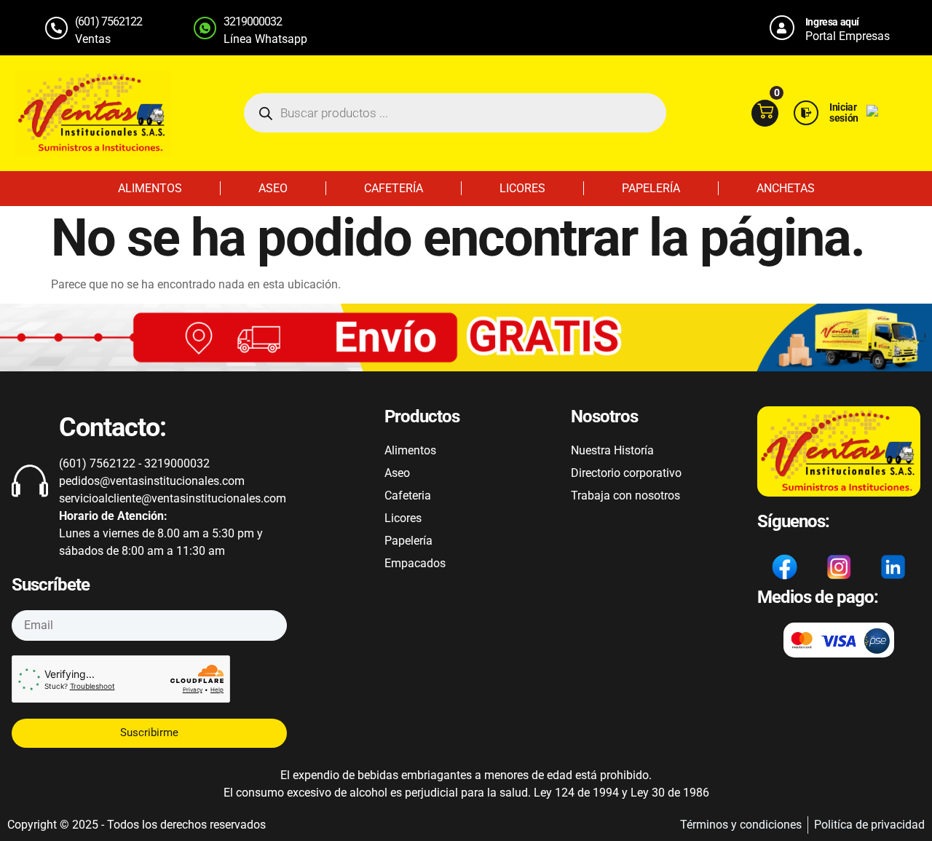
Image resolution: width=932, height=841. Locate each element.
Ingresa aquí (832, 22)
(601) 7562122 (108, 21)
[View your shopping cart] (764, 113)
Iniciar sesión (843, 112)
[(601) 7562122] (56, 28)
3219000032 (253, 21)
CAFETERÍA (393, 188)
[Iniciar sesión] (806, 112)
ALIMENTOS (150, 188)
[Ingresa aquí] (782, 27)
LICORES (522, 188)
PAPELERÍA (651, 188)
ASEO (273, 188)
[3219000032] (205, 28)
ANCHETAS (786, 188)
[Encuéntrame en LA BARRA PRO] (872, 112)
